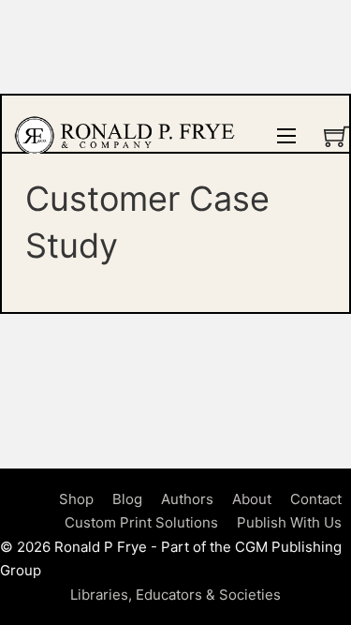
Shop (76, 499)
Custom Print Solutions (141, 522)
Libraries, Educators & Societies (175, 594)
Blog (127, 499)
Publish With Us (289, 522)
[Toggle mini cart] (336, 136)
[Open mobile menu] (286, 135)
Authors (187, 499)
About (251, 499)
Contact (316, 499)
